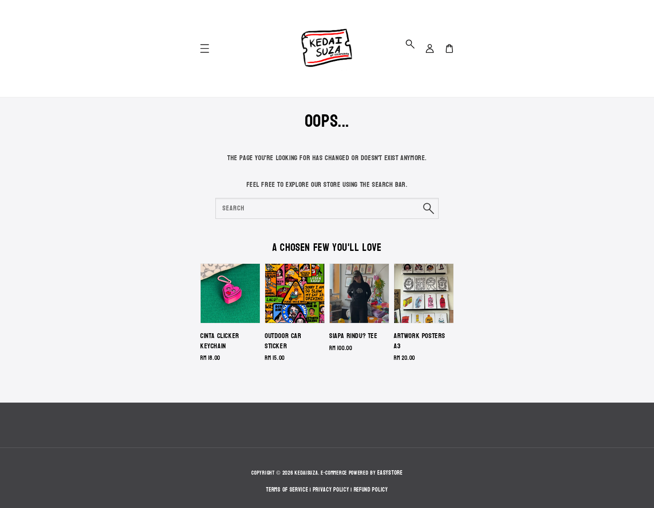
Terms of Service (287, 489)
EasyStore (389, 473)
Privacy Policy (331, 489)
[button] (410, 44)
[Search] (428, 208)
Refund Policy (371, 489)
